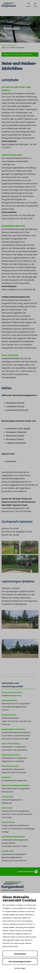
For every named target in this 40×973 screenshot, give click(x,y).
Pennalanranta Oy (10, 766)
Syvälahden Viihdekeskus (13, 836)
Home (4, 45)
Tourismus (12, 45)
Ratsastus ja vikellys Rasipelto (15, 785)
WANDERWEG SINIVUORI (13, 226)
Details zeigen (20, 968)
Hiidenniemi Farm (10, 700)
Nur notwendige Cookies (20, 961)
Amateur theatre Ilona (12, 692)
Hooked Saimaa (9, 715)
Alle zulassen (20, 954)
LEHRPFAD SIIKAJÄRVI (12, 155)
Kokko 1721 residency (11, 743)
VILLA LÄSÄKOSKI (10, 355)
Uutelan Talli (7, 851)
